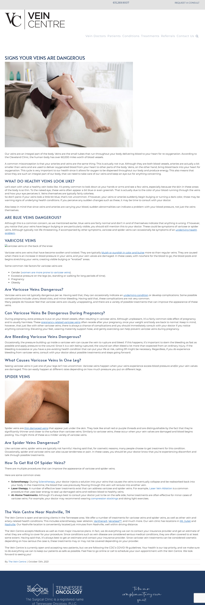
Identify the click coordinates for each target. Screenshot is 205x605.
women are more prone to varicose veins (46, 272)
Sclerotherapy (47, 481)
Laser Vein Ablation (160, 488)
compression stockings (104, 498)
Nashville (10, 524)
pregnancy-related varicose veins (60, 322)
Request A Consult (187, 2)
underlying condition (135, 295)
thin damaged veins (36, 428)
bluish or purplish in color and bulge (123, 252)
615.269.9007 (121, 2)
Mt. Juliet (185, 521)
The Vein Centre (17, 561)
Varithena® (100, 521)
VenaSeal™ (115, 521)
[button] (197, 36)
